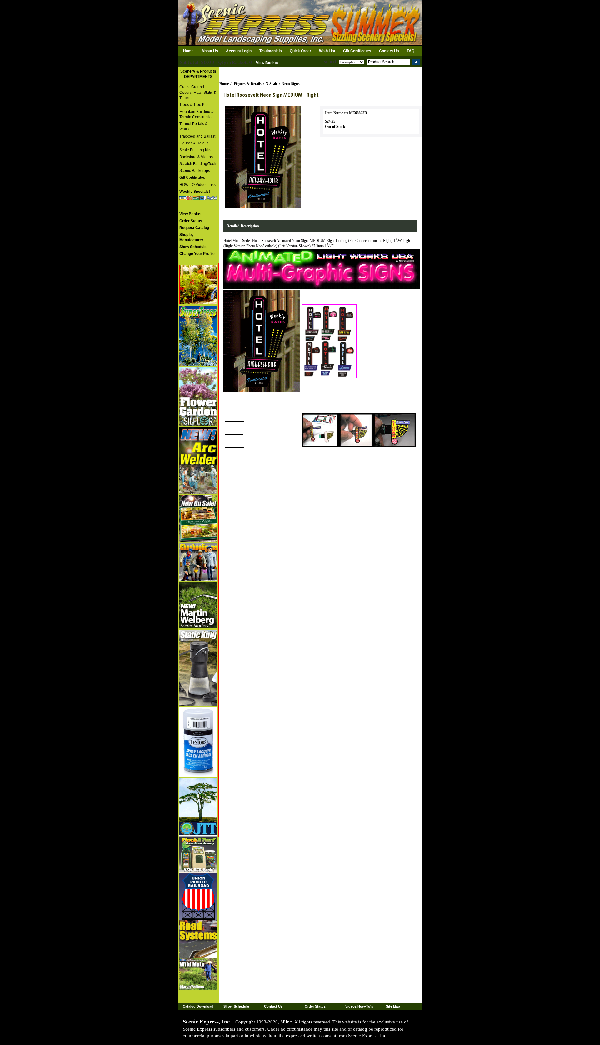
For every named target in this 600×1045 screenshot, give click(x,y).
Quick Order (300, 51)
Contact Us (389, 51)
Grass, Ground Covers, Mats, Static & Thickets (197, 92)
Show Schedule (236, 1006)
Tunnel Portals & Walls (193, 126)
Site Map (393, 1006)
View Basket (267, 63)
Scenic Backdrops (194, 170)
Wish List (327, 51)
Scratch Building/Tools (198, 164)
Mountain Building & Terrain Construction (196, 114)
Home (188, 51)
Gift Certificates (357, 51)
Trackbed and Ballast (197, 136)
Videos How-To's (359, 1006)
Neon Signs (291, 84)
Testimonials (270, 51)
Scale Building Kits (195, 150)
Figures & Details (193, 143)
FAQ (410, 51)
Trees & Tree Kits (193, 104)
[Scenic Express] (300, 22)
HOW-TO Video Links (197, 184)
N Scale (272, 84)
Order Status (315, 1006)
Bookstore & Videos (196, 157)
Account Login (239, 51)
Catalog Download (198, 1006)
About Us (210, 51)
